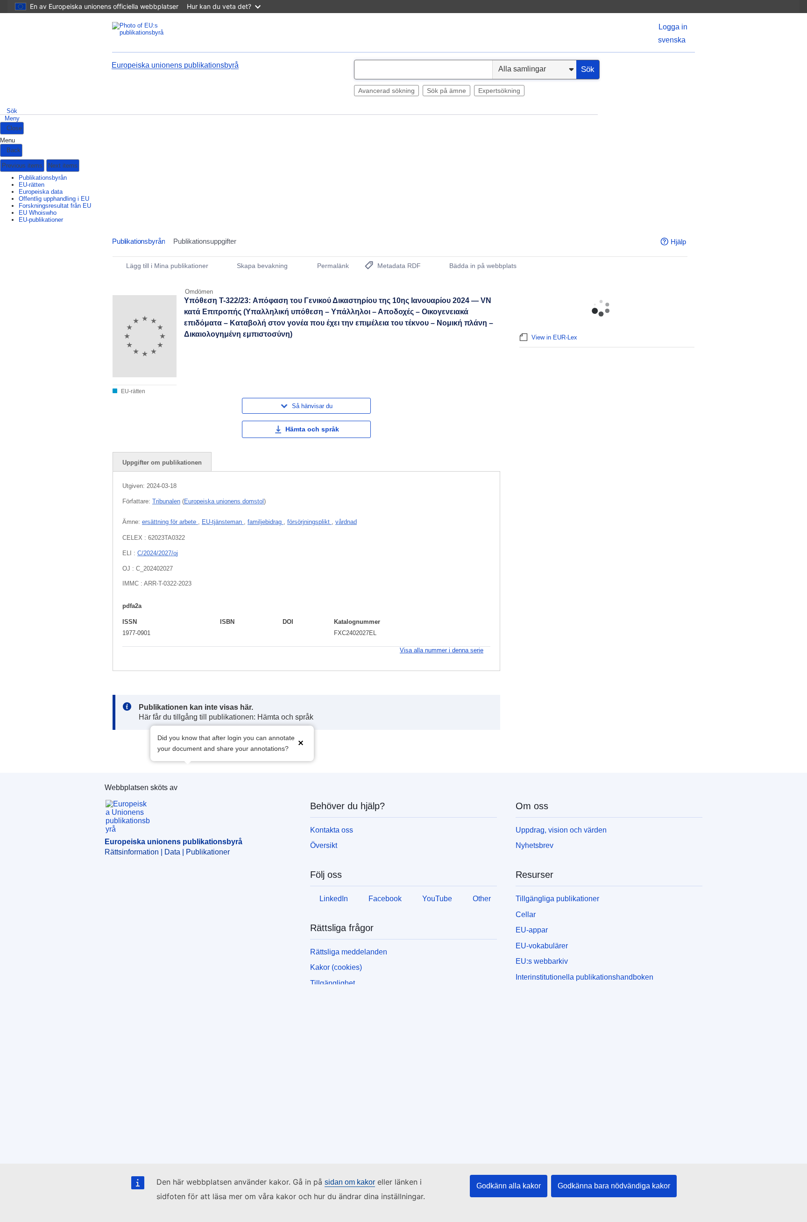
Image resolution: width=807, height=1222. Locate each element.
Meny (12, 118)
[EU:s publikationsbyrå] (149, 32)
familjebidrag (265, 521)
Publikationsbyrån (43, 177)
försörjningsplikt (309, 521)
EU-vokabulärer (542, 946)
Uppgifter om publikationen (162, 462)
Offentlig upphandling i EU (54, 198)
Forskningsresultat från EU (55, 205)
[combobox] (423, 69)
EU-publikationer (41, 219)
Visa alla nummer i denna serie (441, 650)
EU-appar (532, 930)
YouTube (437, 899)
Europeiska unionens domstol (224, 501)
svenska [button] (672, 40)
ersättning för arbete (170, 521)
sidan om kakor (350, 1182)
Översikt (323, 845)
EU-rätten (31, 184)
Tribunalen (166, 501)
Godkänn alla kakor (508, 1186)
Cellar (526, 914)
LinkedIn (333, 899)
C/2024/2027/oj (157, 553)
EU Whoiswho (38, 212)
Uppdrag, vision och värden (561, 830)
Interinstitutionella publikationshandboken (584, 977)
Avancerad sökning (386, 90)
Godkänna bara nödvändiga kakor (614, 1186)
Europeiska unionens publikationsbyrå (175, 65)
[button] (301, 742)
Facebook (385, 899)
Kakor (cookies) (336, 967)
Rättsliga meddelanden (348, 952)
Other (482, 899)
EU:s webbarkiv (542, 961)
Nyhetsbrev (534, 845)
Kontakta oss (331, 830)
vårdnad (346, 521)
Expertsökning (499, 90)
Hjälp (678, 242)
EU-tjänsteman (223, 521)
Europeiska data (41, 191)
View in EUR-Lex (554, 337)
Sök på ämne (446, 90)
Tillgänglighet (332, 983)
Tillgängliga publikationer (557, 899)
